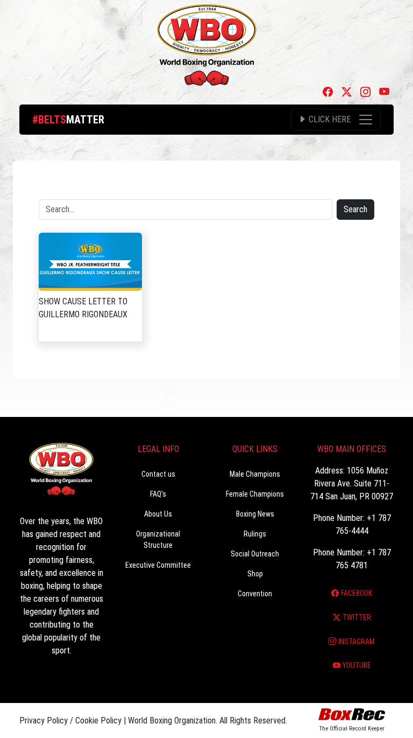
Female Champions (255, 494)
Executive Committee (158, 565)
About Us (158, 514)
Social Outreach (255, 553)
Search (355, 209)
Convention (255, 593)
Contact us (158, 474)
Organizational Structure (158, 539)
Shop (255, 573)
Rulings (255, 534)
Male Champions (255, 474)
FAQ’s (158, 494)
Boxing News (255, 514)
